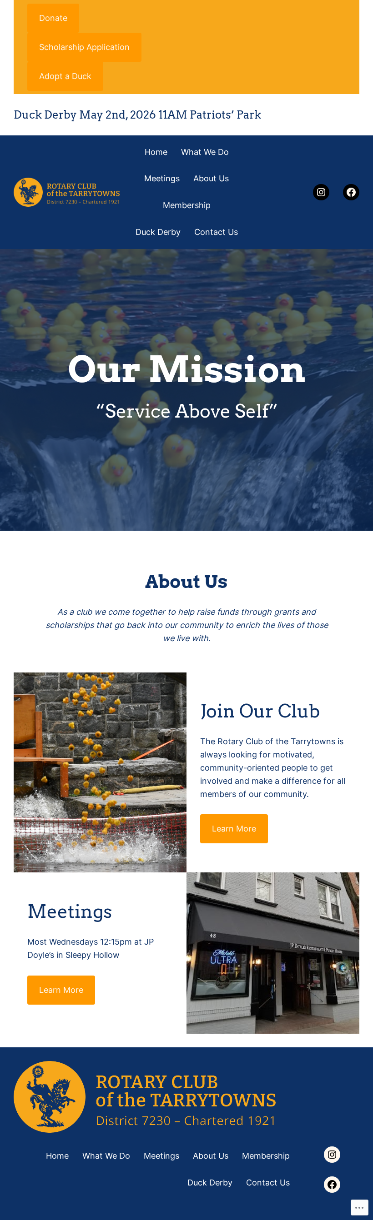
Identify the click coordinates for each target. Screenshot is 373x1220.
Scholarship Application (84, 47)
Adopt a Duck (65, 76)
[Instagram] (321, 192)
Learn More (234, 828)
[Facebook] (351, 192)
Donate (53, 18)
